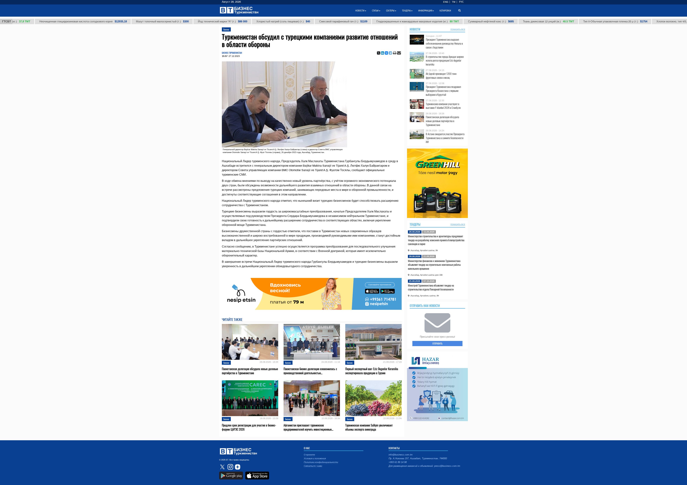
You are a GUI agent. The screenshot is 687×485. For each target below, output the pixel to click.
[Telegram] (390, 53)
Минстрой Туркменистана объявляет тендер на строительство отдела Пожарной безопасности (431, 287)
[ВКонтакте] (386, 53)
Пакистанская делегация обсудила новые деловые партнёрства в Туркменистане (250, 371)
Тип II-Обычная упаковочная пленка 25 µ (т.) (596, 21)
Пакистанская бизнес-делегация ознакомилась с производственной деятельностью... (310, 371)
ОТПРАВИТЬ (437, 343)
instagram (229, 467)
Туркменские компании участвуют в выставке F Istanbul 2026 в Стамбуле (443, 106)
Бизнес (226, 29)
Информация (425, 10)
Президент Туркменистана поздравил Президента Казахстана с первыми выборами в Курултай (443, 90)
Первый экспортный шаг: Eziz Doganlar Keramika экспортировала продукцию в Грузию (371, 371)
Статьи (375, 10)
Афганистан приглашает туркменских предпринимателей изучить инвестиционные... (308, 427)
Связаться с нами (313, 466)
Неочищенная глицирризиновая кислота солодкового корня (64, 21)
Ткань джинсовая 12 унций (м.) (529, 21)
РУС (461, 2)
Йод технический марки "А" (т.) (203, 21)
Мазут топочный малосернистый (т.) (143, 21)
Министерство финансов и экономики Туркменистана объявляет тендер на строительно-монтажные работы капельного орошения (434, 264)
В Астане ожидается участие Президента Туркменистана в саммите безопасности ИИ (445, 138)
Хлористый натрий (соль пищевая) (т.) (264, 21)
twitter (222, 467)
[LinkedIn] (382, 53)
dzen (237, 467)
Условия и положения (315, 458)
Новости (415, 29)
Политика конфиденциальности (321, 462)
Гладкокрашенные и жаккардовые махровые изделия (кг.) (398, 21)
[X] (378, 53)
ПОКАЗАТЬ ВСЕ (457, 29)
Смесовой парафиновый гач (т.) (324, 21)
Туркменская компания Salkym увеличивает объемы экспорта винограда (369, 427)
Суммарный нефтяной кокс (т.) (472, 21)
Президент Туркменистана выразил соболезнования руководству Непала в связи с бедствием (444, 43)
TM (453, 2)
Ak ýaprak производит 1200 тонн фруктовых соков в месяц (441, 75)
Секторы (390, 10)
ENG (445, 2)
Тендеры (415, 224)
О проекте (309, 455)
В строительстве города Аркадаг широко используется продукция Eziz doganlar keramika (445, 60)
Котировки (445, 10)
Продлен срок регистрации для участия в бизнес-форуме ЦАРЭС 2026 (249, 427)
